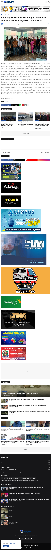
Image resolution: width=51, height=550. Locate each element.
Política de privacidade (28, 545)
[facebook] (20, 539)
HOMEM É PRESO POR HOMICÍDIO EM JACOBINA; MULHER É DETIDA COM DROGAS (25, 123)
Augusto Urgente (29, 547)
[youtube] (25, 539)
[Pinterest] (23, 105)
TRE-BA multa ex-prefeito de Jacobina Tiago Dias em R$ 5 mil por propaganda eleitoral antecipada (12, 428)
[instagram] (28, 539)
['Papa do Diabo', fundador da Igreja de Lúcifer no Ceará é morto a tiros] (4, 495)
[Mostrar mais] (28, 105)
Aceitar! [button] (5, 546)
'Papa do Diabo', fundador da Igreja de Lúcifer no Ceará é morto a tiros (24, 493)
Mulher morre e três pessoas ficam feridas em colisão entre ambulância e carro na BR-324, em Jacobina (29, 412)
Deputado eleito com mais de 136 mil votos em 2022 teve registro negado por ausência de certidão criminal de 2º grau (29, 500)
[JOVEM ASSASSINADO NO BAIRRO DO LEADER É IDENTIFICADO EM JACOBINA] (4, 401)
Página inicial (4, 14)
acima (25, 449)
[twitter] (22, 539)
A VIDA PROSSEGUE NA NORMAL (25, 469)
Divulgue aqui (25, 371)
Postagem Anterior (6, 152)
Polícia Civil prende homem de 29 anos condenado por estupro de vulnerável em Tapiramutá (27, 488)
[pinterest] (31, 539)
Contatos (36, 545)
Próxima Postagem (45, 152)
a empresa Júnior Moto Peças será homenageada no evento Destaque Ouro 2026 (25, 472)
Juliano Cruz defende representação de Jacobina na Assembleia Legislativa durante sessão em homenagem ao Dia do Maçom (42, 124)
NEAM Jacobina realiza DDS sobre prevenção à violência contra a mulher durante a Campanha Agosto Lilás (7, 123)
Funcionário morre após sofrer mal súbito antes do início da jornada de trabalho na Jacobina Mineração (27, 406)
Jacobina (10, 14)
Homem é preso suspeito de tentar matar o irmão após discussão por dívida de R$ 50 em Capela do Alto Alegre (37, 429)
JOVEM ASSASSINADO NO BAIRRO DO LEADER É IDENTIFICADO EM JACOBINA (26, 399)
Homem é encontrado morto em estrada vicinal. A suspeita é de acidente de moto (12, 442)
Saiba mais (12, 543)
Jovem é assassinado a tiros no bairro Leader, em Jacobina (22, 508)
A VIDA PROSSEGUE (25, 467)
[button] (2, 2)
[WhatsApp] (20, 105)
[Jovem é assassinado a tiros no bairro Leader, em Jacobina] (4, 510)
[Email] (25, 105)
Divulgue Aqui (25, 133)
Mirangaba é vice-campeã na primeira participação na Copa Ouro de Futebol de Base (37, 442)
